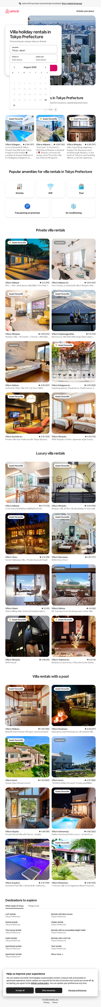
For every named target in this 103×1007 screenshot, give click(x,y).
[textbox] (21, 59)
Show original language (72, 3)
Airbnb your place (85, 11)
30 (46, 100)
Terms (55, 1002)
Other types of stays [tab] (14, 906)
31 (14, 105)
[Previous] (45, 109)
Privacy (46, 1002)
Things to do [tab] (33, 906)
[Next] (55, 109)
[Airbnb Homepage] (12, 11)
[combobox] (33, 50)
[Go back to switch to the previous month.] (14, 67)
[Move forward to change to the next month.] (45, 67)
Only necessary (48, 990)
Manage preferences (77, 990)
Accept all (20, 990)
